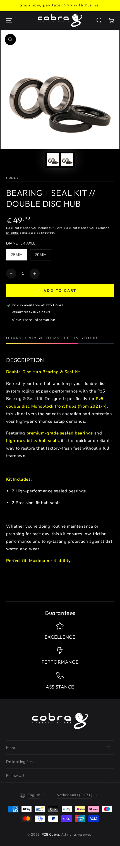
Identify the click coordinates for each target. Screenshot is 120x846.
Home (11, 178)
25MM (17, 254)
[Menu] (9, 20)
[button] (99, 20)
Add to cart (60, 290)
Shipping (12, 233)
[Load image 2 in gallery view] (67, 159)
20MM (41, 254)
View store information (34, 320)
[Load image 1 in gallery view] (53, 159)
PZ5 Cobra (50, 834)
